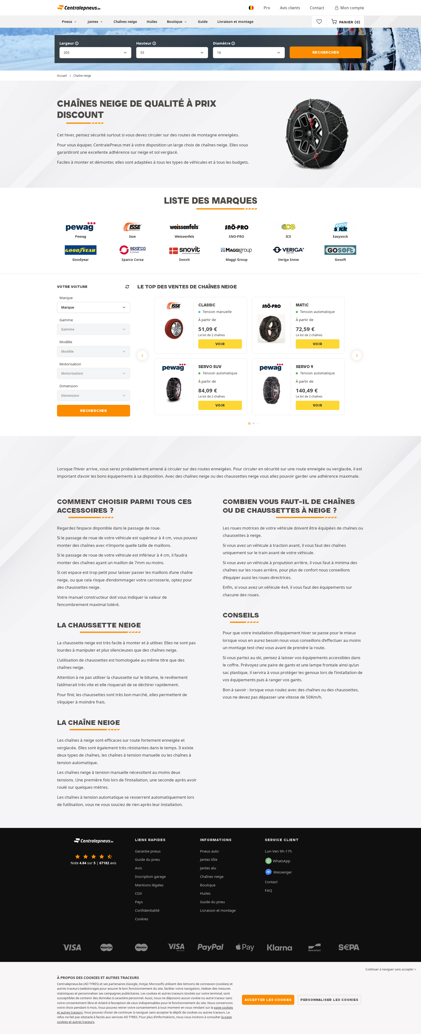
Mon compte (352, 7)
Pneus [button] (67, 21)
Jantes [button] (93, 21)
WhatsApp (281, 860)
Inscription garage (150, 876)
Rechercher (325, 52)
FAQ (268, 890)
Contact (317, 7)
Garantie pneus (148, 851)
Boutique (175, 21)
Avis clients (290, 7)
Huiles (152, 21)
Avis (138, 867)
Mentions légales (149, 884)
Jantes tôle (208, 859)
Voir (220, 344)
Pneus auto (209, 851)
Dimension (68, 385)
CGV (138, 893)
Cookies (141, 918)
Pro (267, 7)
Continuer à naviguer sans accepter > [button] (390, 969)
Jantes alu (208, 867)
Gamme (66, 319)
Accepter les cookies (268, 1000)
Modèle (65, 341)
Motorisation (70, 363)
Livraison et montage (235, 21)
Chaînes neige (125, 21)
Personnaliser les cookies (329, 1000)
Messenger (282, 872)
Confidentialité (147, 910)
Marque (66, 297)
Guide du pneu (147, 859)
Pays (139, 901)
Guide (203, 21)
